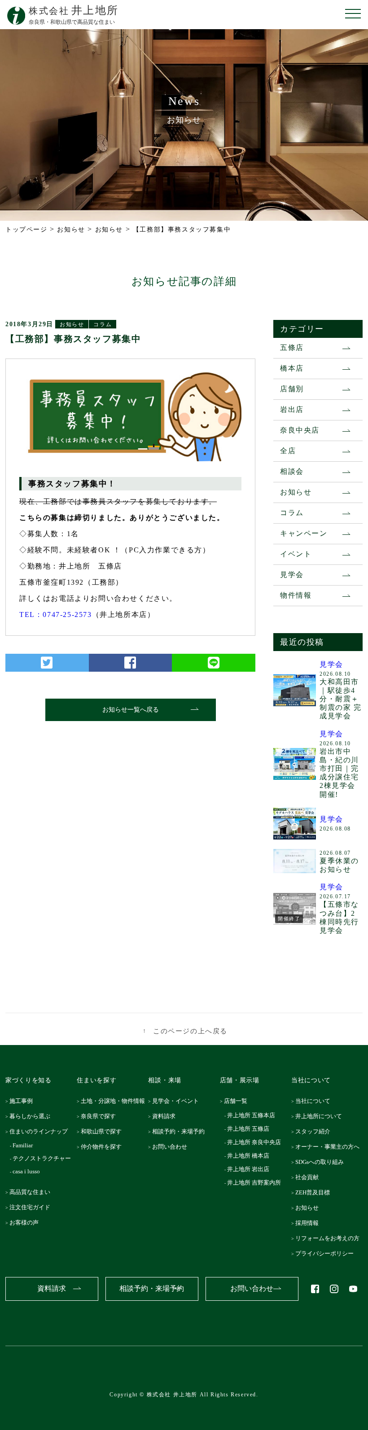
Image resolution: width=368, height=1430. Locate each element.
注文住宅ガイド (32, 1207)
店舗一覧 (237, 1101)
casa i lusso (27, 1171)
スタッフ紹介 (315, 1131)
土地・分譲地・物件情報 (115, 1101)
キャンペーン (304, 533)
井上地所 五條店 (248, 1128)
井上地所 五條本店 (251, 1115)
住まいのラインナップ (41, 1131)
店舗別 (292, 389)
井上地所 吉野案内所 (254, 1182)
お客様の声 (26, 1222)
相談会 (292, 471)
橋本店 (292, 368)
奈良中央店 (300, 430)
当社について (315, 1101)
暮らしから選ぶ (32, 1116)
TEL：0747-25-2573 (55, 614)
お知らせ (72, 324)
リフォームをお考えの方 (329, 1238)
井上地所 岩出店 (248, 1169)
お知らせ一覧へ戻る (130, 709)
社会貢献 (309, 1177)
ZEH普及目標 (315, 1192)
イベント (295, 554)
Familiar (23, 1145)
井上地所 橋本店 (248, 1155)
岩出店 (292, 409)
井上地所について (321, 1116)
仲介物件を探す (104, 1146)
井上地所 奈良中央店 (254, 1142)
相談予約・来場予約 (181, 1131)
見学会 (292, 574)
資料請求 (166, 1116)
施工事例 (23, 1101)
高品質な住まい (32, 1192)
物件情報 (295, 595)
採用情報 (309, 1223)
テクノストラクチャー (42, 1158)
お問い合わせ (172, 1146)
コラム (102, 324)
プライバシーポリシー (327, 1253)
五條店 (292, 347)
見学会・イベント (178, 1101)
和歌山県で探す (104, 1131)
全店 (288, 451)
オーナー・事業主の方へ (329, 1146)
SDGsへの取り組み (322, 1162)
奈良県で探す (101, 1116)
